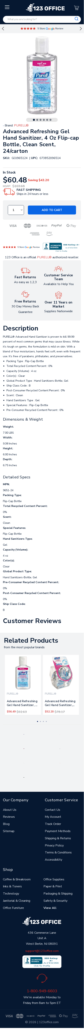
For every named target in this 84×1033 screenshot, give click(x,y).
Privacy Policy (54, 845)
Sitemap (8, 831)
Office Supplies (53, 879)
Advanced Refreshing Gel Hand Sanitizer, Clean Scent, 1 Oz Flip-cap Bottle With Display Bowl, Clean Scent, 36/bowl (60, 704)
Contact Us (52, 810)
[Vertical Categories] (7, 7)
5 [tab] (47, 120)
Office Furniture (13, 908)
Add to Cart (52, 210)
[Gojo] (23, 777)
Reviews (9, 817)
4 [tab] (44, 120)
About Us (9, 810)
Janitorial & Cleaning (16, 901)
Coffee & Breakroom (17, 879)
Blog (6, 824)
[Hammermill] (59, 748)
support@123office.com (42, 951)
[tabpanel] (23, 685)
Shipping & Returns (58, 838)
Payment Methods (58, 831)
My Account (53, 817)
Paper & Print (52, 886)
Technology (11, 893)
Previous (3, 29)
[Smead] (23, 748)
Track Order (53, 824)
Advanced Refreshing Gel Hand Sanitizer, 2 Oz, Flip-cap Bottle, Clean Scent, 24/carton (22, 704)
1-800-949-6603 (42, 991)
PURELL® (44, 257)
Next (81, 29)
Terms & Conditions (58, 852)
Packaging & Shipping (58, 893)
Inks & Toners (12, 886)
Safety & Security (55, 901)
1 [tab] (34, 120)
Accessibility (53, 860)
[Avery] (23, 734)
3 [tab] (41, 120)
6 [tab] (50, 120)
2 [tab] (37, 120)
